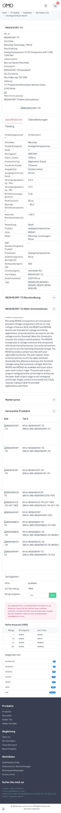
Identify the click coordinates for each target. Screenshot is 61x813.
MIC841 (8, 677)
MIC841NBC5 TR (36, 522)
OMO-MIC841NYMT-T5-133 (42, 555)
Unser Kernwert (9, 745)
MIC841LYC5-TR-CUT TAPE (41, 502)
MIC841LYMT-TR (36, 470)
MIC (6, 692)
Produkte (15, 13)
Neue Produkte (9, 749)
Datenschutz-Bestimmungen (16, 766)
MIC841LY (9, 667)
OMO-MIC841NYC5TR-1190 (42, 495)
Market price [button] (12, 399)
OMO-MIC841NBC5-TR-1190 (42, 525)
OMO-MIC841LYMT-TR (39, 473)
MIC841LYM (10, 661)
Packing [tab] (9, 126)
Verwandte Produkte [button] (17, 411)
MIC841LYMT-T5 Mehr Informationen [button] (26, 309)
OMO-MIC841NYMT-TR (39, 451)
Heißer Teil (7, 719)
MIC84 (8, 682)
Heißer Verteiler (9, 723)
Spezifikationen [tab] (14, 119)
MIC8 (7, 687)
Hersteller (7, 715)
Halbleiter (27, 13)
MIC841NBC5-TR (36, 532)
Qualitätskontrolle (11, 762)
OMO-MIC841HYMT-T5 (39, 429)
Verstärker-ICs (42, 13)
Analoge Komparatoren (16, 16)
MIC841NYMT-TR (36, 448)
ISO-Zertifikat (8, 741)
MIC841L (8, 672)
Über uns (6, 737)
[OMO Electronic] (7, 6)
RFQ (52, 595)
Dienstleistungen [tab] (38, 119)
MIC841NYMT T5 (36, 552)
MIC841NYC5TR (35, 492)
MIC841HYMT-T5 (36, 426)
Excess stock (8, 774)
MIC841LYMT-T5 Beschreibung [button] (22, 297)
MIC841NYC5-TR (36, 542)
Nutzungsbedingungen (13, 770)
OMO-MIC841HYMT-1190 (40, 515)
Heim (4, 13)
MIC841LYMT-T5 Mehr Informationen (21, 99)
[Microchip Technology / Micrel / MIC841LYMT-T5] (30, 108)
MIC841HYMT (34, 512)
